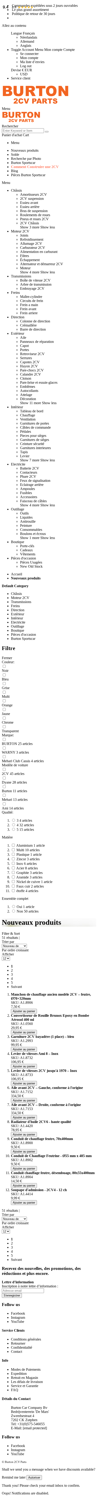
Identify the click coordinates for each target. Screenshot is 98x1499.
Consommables (31, 530)
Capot (24, 346)
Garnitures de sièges (34, 440)
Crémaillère (28, 325)
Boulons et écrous (33, 534)
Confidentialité (21, 1347)
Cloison (25, 378)
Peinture (26, 525)
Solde (15, 154)
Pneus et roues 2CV (34, 219)
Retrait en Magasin (24, 1378)
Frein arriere (29, 313)
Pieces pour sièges (33, 436)
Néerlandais (28, 37)
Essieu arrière (29, 207)
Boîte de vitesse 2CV (35, 280)
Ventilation (28, 419)
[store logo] (35, 104)
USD (24, 74)
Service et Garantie (24, 1386)
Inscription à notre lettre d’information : (30, 1286)
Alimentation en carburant (38, 252)
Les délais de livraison (27, 1382)
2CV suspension (32, 198)
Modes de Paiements (26, 1369)
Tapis (24, 452)
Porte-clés (27, 546)
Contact (16, 1351)
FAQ (14, 1390)
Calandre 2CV (30, 374)
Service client (20, 78)
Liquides (26, 517)
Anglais (25, 45)
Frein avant (28, 309)
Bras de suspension (34, 211)
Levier (24, 456)
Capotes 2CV (30, 362)
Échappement (30, 260)
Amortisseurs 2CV (33, 194)
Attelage (26, 395)
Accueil (16, 574)
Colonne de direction (35, 321)
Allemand (27, 41)
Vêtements (27, 554)
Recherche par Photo (26, 159)
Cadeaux (26, 550)
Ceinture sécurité (32, 444)
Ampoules (27, 489)
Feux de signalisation (35, 480)
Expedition (19, 1373)
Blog (14, 171)
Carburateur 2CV (32, 248)
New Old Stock (31, 566)
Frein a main (29, 305)
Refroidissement (31, 239)
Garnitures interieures (35, 448)
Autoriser (34, 1477)
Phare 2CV (28, 476)
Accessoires (28, 497)
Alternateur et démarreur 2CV (41, 264)
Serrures (26, 358)
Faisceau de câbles (33, 501)
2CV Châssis (29, 223)
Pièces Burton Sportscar (28, 175)
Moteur (25, 268)
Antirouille (28, 521)
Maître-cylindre (31, 297)
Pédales (25, 431)
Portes (24, 350)
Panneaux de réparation (37, 342)
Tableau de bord (31, 411)
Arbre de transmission (36, 284)
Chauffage (27, 415)
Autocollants (29, 391)
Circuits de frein (31, 301)
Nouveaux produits (25, 150)
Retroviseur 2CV (32, 354)
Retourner (18, 1343)
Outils (24, 513)
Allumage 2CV (31, 243)
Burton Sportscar (23, 163)
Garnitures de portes (34, 423)
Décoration (28, 399)
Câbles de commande (35, 427)
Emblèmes (27, 386)
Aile (23, 337)
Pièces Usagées (31, 562)
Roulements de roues (35, 215)
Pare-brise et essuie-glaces (38, 382)
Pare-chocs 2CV (32, 370)
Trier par (8, 942)
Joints (24, 235)
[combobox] (23, 130)
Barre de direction (33, 329)
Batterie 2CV (29, 468)
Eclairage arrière (32, 485)
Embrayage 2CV (32, 288)
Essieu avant (29, 203)
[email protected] (35, 1428)
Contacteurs (28, 472)
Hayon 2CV (29, 366)
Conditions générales (26, 1339)
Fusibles (26, 493)
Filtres (24, 256)
